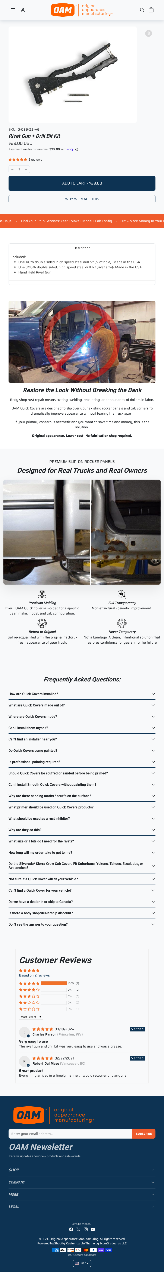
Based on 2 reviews (34, 975)
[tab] (82, 248)
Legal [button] (14, 1207)
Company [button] (17, 1182)
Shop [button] (14, 1170)
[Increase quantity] (26, 169)
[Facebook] (71, 1229)
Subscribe (144, 1133)
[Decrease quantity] (12, 169)
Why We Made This (82, 199)
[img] (43, 1029)
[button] (13, 9)
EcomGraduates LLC (113, 1243)
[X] (78, 1229)
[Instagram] (85, 1229)
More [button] (13, 1194)
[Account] (23, 9)
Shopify (59, 1243)
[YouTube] (93, 1229)
